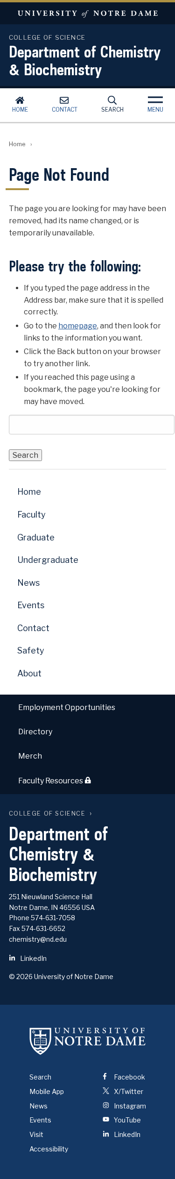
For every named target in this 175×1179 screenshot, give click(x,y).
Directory (35, 731)
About (29, 673)
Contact (64, 109)
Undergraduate (47, 560)
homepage (77, 325)
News (28, 583)
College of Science (47, 813)
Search (112, 109)
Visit (36, 1134)
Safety (30, 650)
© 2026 (21, 976)
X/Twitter (127, 1091)
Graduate (36, 537)
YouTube (126, 1120)
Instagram (129, 1106)
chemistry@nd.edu (38, 939)
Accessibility (48, 1149)
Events (30, 605)
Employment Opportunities (66, 707)
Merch (30, 756)
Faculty (31, 514)
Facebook (128, 1077)
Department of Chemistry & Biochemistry (85, 60)
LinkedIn (33, 958)
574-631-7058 (53, 918)
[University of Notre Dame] (87, 1041)
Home (20, 109)
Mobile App (46, 1091)
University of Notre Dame (87, 13)
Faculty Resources (51, 780)
